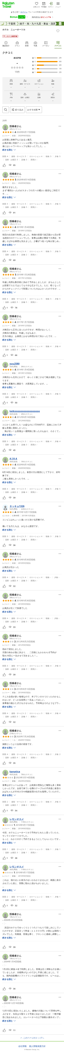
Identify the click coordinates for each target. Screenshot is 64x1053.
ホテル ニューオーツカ (13, 29)
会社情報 (22, 1046)
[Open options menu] (60, 126)
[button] (11, 127)
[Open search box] (5, 109)
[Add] (58, 31)
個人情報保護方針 (37, 1046)
